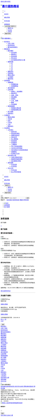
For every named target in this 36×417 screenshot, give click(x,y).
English (10, 30)
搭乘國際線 (14, 86)
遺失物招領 (11, 88)
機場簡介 (14, 54)
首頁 (2, 415)
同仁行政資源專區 (16, 146)
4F (12, 69)
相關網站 (14, 151)
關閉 (2, 413)
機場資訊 (3, 333)
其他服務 (14, 104)
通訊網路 (14, 97)
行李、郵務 (14, 100)
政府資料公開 (12, 155)
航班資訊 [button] (7, 41)
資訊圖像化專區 (16, 161)
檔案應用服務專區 (16, 159)
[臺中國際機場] (10, 6)
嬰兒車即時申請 (5, 291)
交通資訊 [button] (7, 115)
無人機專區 (14, 139)
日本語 (10, 31)
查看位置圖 (4, 304)
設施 (8, 415)
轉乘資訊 (10, 126)
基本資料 (14, 52)
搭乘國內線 (14, 84)
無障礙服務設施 (16, 109)
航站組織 (14, 56)
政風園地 (14, 142)
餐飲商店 (14, 93)
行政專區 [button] (7, 128)
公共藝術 (10, 77)
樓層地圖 (10, 61)
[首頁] (6, 203)
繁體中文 (10, 28)
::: (4, 11)
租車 (9, 120)
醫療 (12, 102)
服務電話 (10, 71)
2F (12, 66)
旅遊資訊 (10, 113)
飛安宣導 (14, 137)
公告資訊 (10, 130)
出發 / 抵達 (11, 43)
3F (12, 68)
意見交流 (10, 168)
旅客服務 (7, 205)
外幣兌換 (26, 200)
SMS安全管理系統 (16, 148)
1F (12, 65)
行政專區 (3, 374)
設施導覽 (10, 89)
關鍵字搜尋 (8, 33)
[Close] (1, 410)
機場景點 (10, 78)
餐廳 (21, 200)
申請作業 (14, 164)
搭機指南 (10, 82)
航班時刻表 (11, 45)
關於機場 (10, 50)
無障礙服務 (11, 106)
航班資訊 (3, 326)
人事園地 (14, 144)
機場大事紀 (11, 75)
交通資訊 (3, 361)
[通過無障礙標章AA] (11, 403)
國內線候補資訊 (12, 47)
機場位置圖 (11, 117)
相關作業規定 (15, 135)
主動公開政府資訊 (16, 157)
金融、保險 (14, 95)
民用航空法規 (15, 153)
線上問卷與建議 (16, 172)
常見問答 (14, 166)
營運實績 (10, 73)
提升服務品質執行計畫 (18, 60)
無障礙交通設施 (16, 108)
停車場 (10, 119)
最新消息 (14, 131)
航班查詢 (9, 200)
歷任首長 (14, 58)
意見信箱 (14, 170)
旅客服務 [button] (7, 80)
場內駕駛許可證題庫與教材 (19, 150)
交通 (11, 415)
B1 (12, 63)
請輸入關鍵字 (5, 198)
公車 (9, 124)
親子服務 (10, 111)
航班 (5, 415)
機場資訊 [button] (7, 49)
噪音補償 (14, 141)
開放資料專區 (15, 133)
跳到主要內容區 (5, 1)
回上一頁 (3, 319)
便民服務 (10, 162)
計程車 (10, 122)
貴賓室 (13, 99)
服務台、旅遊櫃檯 (16, 91)
